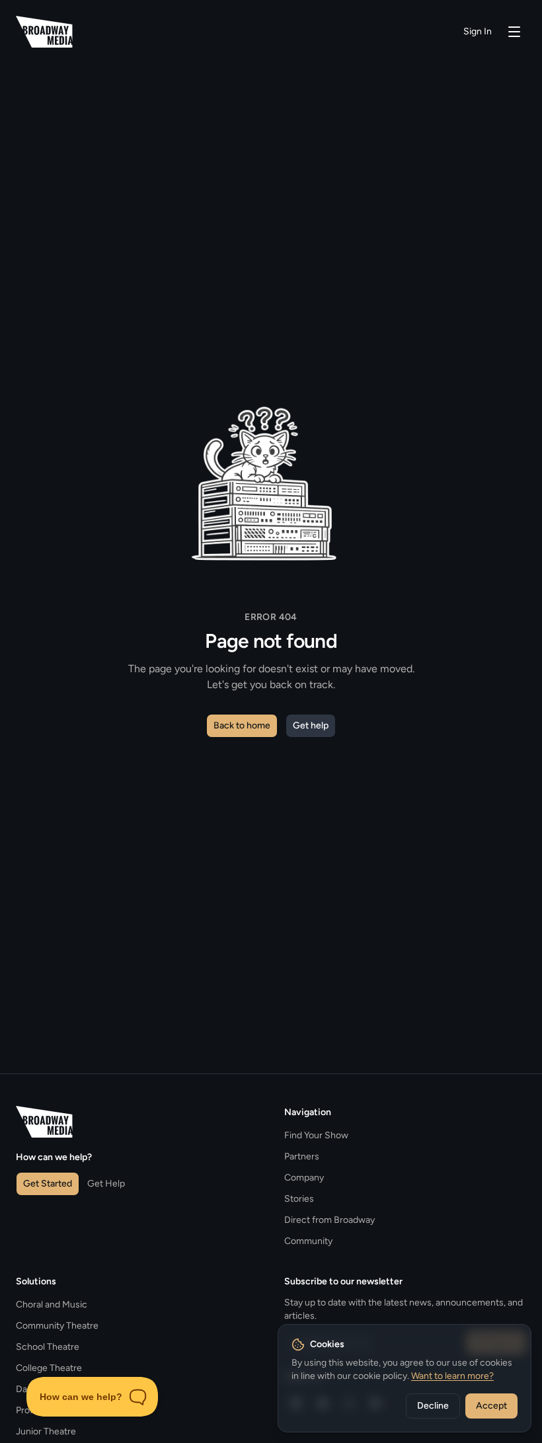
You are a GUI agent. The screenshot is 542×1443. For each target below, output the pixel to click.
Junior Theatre (46, 1431)
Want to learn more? (452, 1376)
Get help (311, 725)
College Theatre (49, 1368)
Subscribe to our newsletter (343, 1281)
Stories (299, 1198)
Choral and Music (51, 1304)
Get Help (106, 1183)
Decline (433, 1405)
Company (304, 1177)
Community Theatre (57, 1325)
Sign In (477, 31)
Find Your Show (316, 1135)
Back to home (241, 725)
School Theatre (47, 1346)
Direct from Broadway (329, 1220)
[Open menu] (514, 32)
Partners (301, 1156)
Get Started (47, 1183)
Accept (491, 1405)
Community (308, 1241)
